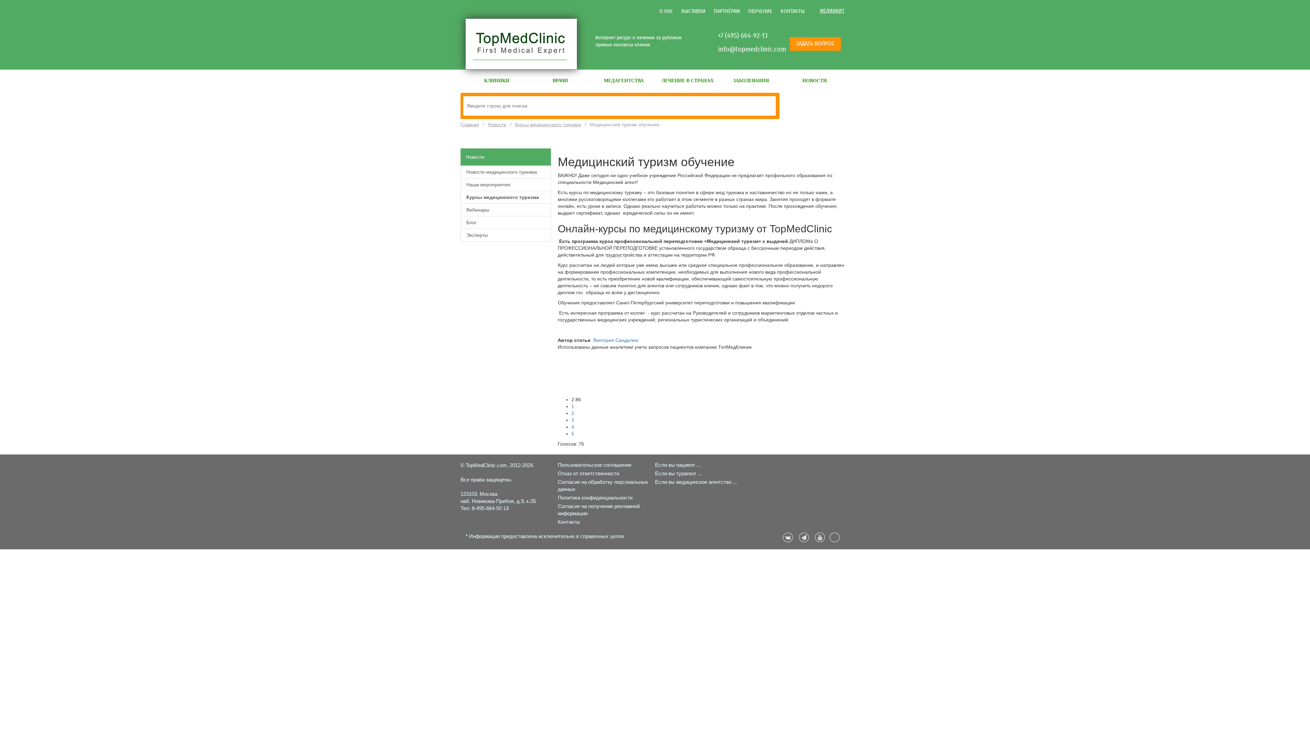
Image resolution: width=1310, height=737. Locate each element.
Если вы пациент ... (678, 465)
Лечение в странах (687, 80)
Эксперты (477, 235)
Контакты (793, 11)
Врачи (560, 80)
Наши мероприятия (488, 184)
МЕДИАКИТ (832, 11)
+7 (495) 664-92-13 (743, 35)
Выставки (693, 11)
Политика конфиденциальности (595, 498)
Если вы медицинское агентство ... (696, 482)
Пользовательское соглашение (594, 465)
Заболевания (751, 80)
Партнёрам (727, 11)
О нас (666, 11)
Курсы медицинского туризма (502, 197)
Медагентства (624, 80)
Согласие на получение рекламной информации (599, 509)
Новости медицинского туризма (501, 172)
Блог (471, 222)
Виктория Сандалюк (615, 340)
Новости (814, 80)
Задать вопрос (815, 43)
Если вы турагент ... (678, 473)
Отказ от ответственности (588, 473)
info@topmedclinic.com (743, 49)
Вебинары (477, 210)
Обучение (760, 11)
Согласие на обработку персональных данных (603, 485)
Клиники (496, 80)
